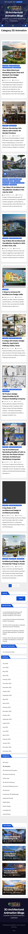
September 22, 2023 (9, 195)
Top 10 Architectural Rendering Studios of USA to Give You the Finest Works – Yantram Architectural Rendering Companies (13, 454)
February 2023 (7, 707)
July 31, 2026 (8, 841)
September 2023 (7, 695)
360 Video (5, 762)
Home (14, 930)
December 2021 (7, 747)
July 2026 (5, 663)
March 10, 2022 (8, 248)
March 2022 (6, 735)
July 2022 (5, 727)
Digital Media (5, 184)
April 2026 (5, 675)
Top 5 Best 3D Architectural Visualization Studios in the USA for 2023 (13, 189)
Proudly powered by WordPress (10, 925)
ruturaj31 (16, 80)
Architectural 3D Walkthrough (17, 182)
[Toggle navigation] (13, 26)
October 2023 (6, 691)
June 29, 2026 (9, 892)
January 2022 (6, 743)
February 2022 (7, 739)
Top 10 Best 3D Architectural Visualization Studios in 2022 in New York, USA (13, 243)
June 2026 (5, 667)
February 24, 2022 (9, 297)
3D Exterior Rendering (14, 65)
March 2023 (6, 703)
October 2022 (6, 715)
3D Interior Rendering (7, 67)
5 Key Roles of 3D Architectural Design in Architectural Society (11, 510)
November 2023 (7, 687)
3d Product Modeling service (10, 786)
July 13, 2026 (8, 858)
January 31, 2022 (8, 401)
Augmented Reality (8, 798)
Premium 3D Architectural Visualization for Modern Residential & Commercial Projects (13, 639)
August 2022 (6, 723)
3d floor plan (6, 778)
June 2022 (5, 731)
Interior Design (17, 67)
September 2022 (7, 719)
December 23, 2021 (9, 566)
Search (4, 593)
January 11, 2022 (8, 462)
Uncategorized (7, 810)
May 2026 (5, 671)
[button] (23, 25)
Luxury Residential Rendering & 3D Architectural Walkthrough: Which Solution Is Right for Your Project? (12, 613)
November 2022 (7, 711)
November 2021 (7, 751)
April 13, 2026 (7, 135)
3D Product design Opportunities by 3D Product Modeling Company (13, 396)
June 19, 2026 (7, 80)
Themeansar (14, 927)
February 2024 (7, 679)
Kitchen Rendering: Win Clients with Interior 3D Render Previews (12, 130)
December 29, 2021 (9, 515)
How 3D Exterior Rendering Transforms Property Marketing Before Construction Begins (13, 632)
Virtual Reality (6, 814)
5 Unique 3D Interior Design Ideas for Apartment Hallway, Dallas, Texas (13, 343)
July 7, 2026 (8, 875)
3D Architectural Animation (15, 238)
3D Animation (5, 65)
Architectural (6, 182)
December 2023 (7, 683)
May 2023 (5, 699)
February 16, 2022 (9, 348)
